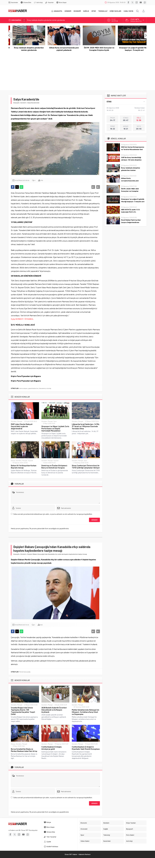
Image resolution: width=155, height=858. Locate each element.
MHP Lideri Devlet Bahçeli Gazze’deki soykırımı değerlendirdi (21, 426)
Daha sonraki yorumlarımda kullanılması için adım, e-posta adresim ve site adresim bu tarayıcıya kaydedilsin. (52, 514)
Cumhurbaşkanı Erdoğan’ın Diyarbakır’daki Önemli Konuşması (86, 748)
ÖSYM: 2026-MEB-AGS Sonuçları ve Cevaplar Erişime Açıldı (95, 49)
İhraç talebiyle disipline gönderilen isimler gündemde (46, 20)
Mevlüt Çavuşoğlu (25, 672)
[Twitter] (132, 2)
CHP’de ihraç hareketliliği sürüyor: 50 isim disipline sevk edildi (131, 159)
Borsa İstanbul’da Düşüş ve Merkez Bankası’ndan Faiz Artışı (24, 750)
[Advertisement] (77, 69)
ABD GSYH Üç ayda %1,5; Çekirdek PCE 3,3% (130, 210)
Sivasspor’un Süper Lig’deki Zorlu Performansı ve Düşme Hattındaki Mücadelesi (55, 428)
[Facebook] (128, 2)
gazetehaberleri (33, 388)
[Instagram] (136, 2)
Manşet (19, 421)
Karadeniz (42, 388)
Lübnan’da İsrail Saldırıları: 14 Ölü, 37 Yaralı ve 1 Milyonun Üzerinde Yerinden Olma (86, 426)
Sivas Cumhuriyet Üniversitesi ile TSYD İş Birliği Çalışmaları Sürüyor (86, 466)
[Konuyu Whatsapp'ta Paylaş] (21, 187)
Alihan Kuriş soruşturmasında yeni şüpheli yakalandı (60, 49)
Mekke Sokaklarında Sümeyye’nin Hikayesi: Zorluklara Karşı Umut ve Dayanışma (85, 712)
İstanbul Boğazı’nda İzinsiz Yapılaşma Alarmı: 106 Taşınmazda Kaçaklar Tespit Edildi (23, 711)
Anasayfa (16, 102)
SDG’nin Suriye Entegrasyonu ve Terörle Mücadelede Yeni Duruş (132, 149)
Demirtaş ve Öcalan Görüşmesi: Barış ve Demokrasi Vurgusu (54, 466)
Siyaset (30, 460)
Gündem (23, 102)
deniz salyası (23, 388)
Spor (55, 421)
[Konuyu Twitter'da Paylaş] (17, 187)
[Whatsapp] (145, 2)
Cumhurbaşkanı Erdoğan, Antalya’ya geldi (51, 748)
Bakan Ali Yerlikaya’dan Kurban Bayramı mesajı (23, 466)
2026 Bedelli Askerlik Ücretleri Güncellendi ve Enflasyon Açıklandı (54, 710)
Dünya (13, 460)
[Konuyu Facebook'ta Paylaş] (13, 187)
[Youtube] (140, 2)
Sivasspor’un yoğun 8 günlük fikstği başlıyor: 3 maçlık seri (130, 49)
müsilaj (48, 388)
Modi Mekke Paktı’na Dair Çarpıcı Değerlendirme (131, 221)
